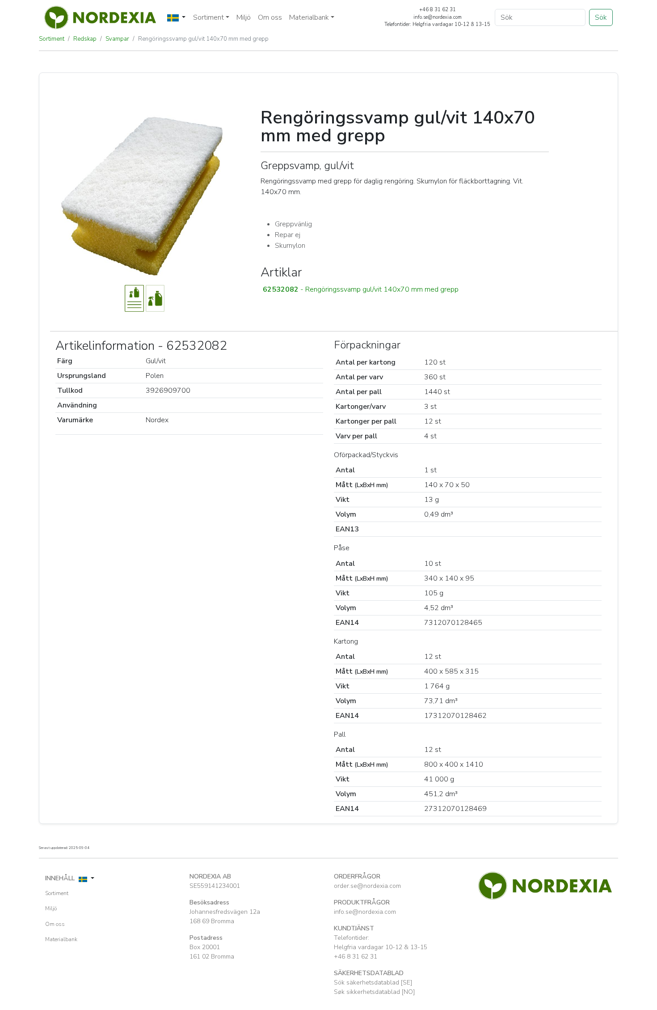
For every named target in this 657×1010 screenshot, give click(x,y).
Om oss (270, 17)
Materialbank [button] (309, 17)
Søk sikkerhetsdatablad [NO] (374, 992)
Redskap (85, 39)
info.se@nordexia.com (365, 912)
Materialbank (61, 939)
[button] (405, 289)
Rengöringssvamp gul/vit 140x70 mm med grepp (203, 39)
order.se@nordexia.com (367, 886)
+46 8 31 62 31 (355, 956)
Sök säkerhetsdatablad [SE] (373, 982)
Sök (601, 17)
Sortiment (51, 39)
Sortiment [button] (208, 17)
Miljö (243, 17)
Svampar (117, 39)
